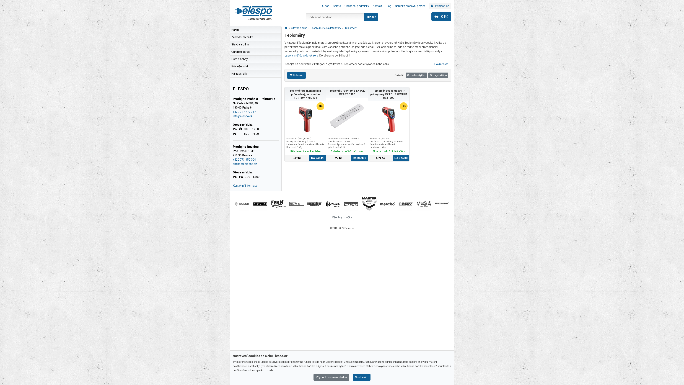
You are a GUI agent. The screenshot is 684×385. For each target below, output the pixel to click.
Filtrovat (298, 75)
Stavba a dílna (299, 28)
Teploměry (351, 28)
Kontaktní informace (245, 185)
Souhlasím (361, 377)
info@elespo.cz (242, 116)
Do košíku (317, 158)
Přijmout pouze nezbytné (331, 377)
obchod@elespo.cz (245, 164)
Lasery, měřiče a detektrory (326, 28)
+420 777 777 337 (244, 112)
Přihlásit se (442, 6)
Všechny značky (342, 217)
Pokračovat (441, 64)
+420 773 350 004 (244, 159)
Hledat (371, 17)
